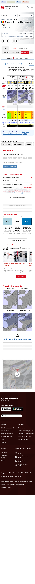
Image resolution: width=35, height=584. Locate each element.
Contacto (28, 472)
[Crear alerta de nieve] (7, 41)
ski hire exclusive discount (21, 58)
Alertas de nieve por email (26, 431)
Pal (17, 19)
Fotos (2, 439)
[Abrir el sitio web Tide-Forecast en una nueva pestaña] (18, 2)
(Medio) (15, 52)
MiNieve (3, 442)
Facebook (4, 452)
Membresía (21, 428)
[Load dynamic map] (17, 374)
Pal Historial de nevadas (17, 240)
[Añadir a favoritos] (3, 41)
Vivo (12, 48)
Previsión (5, 48)
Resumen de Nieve (7, 434)
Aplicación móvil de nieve (26, 434)
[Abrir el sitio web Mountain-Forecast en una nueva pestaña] (11, 2)
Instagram (4, 455)
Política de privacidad (17, 484)
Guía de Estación (18, 144)
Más (4, 97)
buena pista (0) (18, 193)
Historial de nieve (23, 48)
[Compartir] (12, 41)
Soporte (20, 472)
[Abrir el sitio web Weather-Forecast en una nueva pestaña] (25, 2)
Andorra (10, 19)
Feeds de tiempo (23, 439)
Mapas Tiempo (5, 431)
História (28, 144)
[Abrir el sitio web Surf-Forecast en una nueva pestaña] (3, 2)
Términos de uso (5, 484)
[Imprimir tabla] (16, 41)
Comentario (18, 476)
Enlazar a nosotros (7, 476)
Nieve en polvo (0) (8, 193)
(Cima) (6, 52)
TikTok (3, 458)
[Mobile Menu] (32, 7)
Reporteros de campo (24, 436)
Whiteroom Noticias (7, 436)
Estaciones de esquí (7, 428)
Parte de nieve (6, 144)
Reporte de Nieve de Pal (17, 198)
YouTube (3, 461)
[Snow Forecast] (9, 7)
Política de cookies (6, 487)
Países (3, 19)
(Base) (24, 52)
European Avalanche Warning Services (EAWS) (16, 133)
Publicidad (12, 472)
